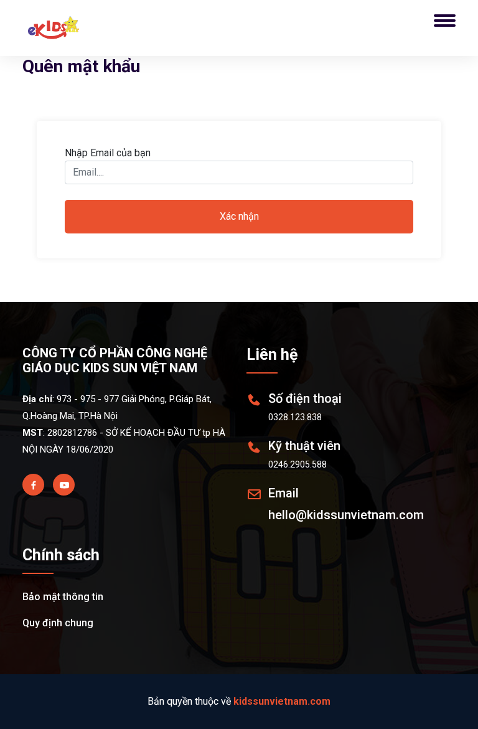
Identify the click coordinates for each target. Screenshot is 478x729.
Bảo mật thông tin (62, 597)
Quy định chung (57, 623)
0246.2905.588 (297, 464)
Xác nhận (239, 216)
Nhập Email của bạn (108, 153)
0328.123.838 (295, 417)
